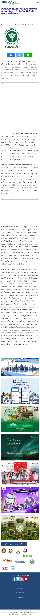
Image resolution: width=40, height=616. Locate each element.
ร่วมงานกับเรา (20, 593)
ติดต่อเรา (20, 597)
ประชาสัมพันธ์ (30, 25)
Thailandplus (20, 25)
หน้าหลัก (20, 584)
